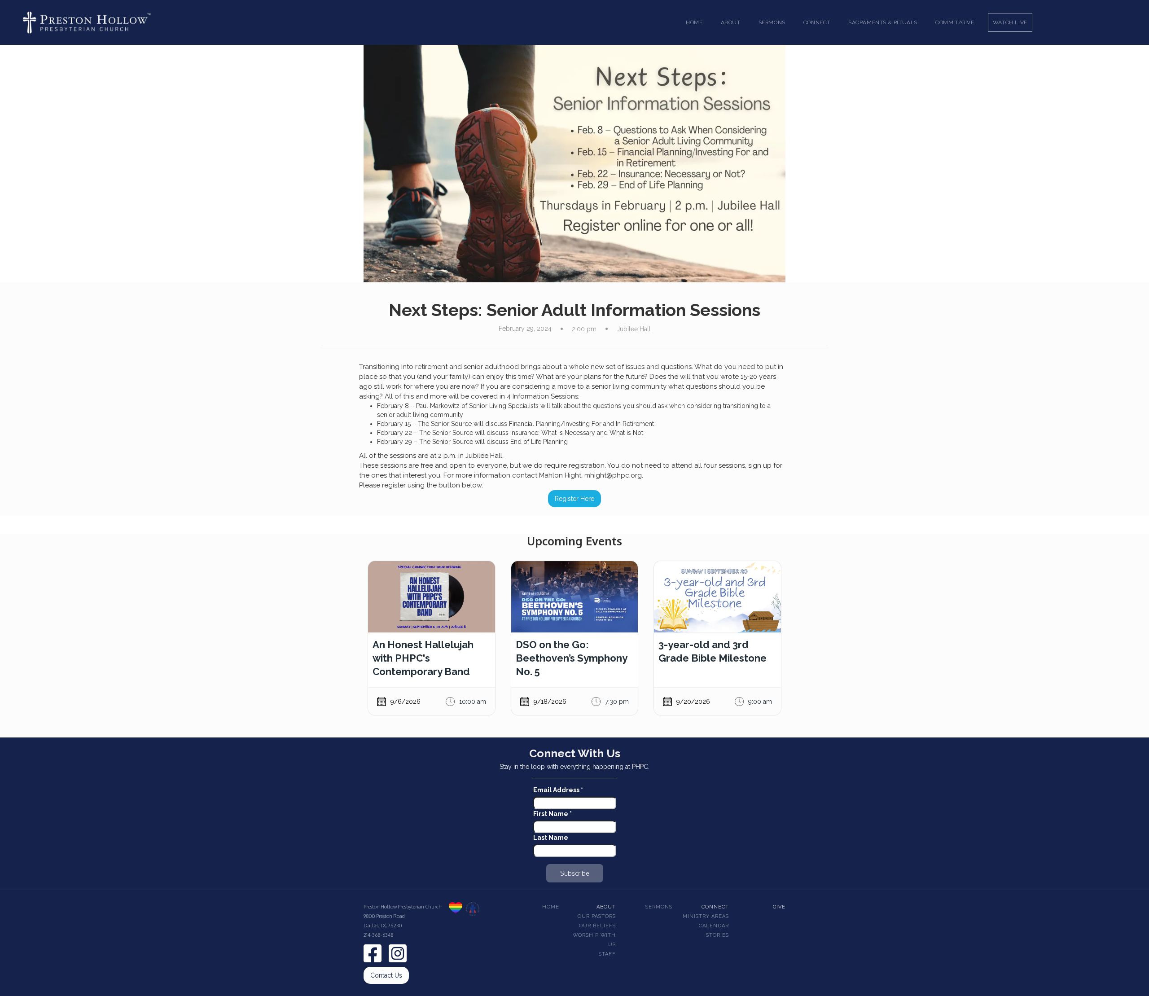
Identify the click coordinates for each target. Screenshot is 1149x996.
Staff (607, 954)
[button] (731, 22)
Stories (717, 935)
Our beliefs (597, 926)
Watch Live (1010, 22)
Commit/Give (954, 22)
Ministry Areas (706, 916)
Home (694, 22)
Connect (715, 907)
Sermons (658, 907)
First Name (552, 813)
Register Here (574, 498)
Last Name (550, 837)
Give (779, 907)
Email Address (558, 790)
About (606, 907)
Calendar (714, 926)
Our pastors (597, 916)
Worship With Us (594, 940)
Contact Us (386, 975)
